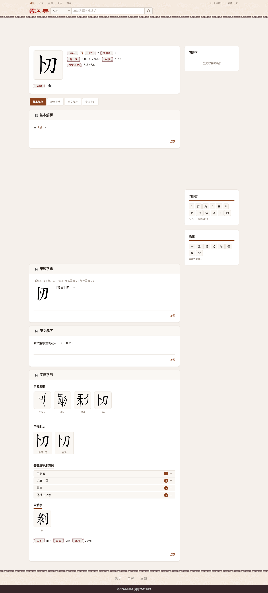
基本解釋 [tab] (38, 101)
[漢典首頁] (39, 11)
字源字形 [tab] (90, 101)
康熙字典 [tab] (55, 101)
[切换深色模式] (236, 3)
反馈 (144, 578)
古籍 (41, 3)
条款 (131, 578)
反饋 (172, 141)
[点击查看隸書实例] (82, 400)
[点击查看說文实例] (62, 400)
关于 (118, 578)
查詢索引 (217, 3)
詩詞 (50, 3)
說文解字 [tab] (73, 101)
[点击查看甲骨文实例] (42, 400)
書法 (59, 3)
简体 (230, 3)
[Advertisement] (134, 29)
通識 (69, 3)
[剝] (49, 86)
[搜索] (148, 11)
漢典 (32, 3)
